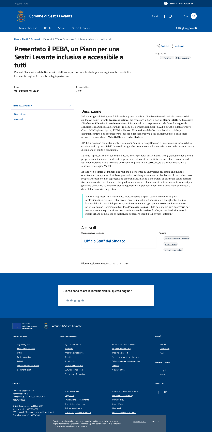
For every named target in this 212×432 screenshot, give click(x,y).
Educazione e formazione (75, 374)
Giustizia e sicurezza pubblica (124, 344)
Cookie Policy (117, 404)
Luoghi (163, 370)
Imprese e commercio (121, 348)
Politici (20, 361)
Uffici (19, 352)
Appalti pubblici (71, 357)
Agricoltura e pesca (73, 344)
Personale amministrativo (28, 365)
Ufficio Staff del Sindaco (104, 241)
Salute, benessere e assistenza (125, 357)
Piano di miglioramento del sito (78, 412)
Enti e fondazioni (24, 357)
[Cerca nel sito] (194, 16)
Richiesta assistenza (73, 408)
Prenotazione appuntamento (77, 399)
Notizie (163, 344)
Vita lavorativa (118, 369)
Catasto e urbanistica (74, 365)
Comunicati (164, 348)
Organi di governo (24, 344)
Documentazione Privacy (122, 395)
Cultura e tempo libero (74, 369)
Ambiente (69, 348)
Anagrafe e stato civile (74, 352)
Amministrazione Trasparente (125, 391)
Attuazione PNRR (72, 391)
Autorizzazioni (70, 361)
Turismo (115, 365)
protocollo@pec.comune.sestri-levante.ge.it (35, 412)
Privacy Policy (118, 399)
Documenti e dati (24, 369)
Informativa (139, 421)
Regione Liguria (21, 3)
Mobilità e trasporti (120, 352)
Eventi (162, 374)
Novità (47, 28)
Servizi (61, 28)
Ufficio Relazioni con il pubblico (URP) (28, 406)
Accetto (155, 421)
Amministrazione (28, 28)
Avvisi (162, 352)
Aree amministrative (26, 348)
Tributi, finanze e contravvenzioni (126, 361)
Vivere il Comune (81, 28)
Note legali (116, 408)
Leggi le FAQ (70, 395)
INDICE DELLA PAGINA (21, 105)
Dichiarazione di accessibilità (124, 412)
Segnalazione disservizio (75, 404)
